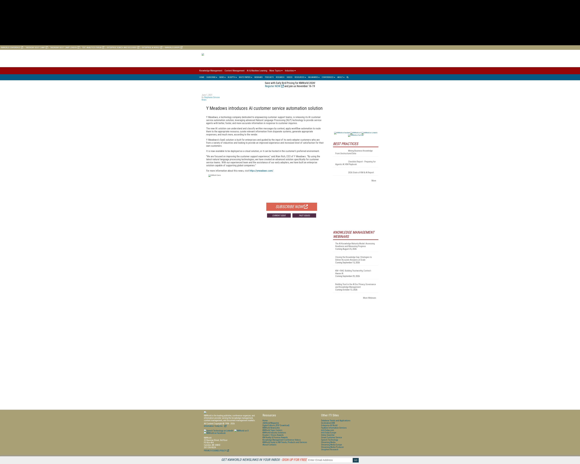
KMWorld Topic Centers (272, 430)
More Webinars (369, 298)
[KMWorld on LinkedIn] (218, 430)
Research (280, 77)
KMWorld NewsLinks (271, 428)
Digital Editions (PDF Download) (276, 425)
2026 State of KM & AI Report (361, 172)
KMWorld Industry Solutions (274, 432)
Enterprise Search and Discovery (122, 47)
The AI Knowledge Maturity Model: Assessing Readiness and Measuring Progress (355, 245)
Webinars (258, 77)
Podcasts (269, 77)
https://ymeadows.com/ (261, 170)
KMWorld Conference (10, 47)
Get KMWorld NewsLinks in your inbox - (264, 460)
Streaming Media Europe (331, 444)
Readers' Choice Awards (273, 435)
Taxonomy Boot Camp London (63, 47)
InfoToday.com (327, 430)
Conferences (328, 77)
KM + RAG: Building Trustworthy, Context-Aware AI (353, 272)
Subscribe (211, 77)
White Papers (245, 77)
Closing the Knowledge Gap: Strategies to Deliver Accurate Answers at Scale (353, 258)
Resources (299, 77)
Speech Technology (329, 440)
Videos (289, 77)
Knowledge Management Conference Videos (282, 440)
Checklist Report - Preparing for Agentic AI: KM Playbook (355, 163)
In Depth (231, 77)
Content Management (235, 70)
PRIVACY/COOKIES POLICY (215, 450)
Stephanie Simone (212, 97)
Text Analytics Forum (92, 47)
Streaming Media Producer (332, 447)
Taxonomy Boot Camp (35, 47)
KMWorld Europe (172, 47)
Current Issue (279, 215)
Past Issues (304, 215)
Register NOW (272, 86)
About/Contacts (269, 444)
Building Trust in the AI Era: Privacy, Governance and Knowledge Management (355, 285)
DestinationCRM (328, 423)
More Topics (275, 70)
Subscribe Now (289, 206)
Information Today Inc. (214, 426)
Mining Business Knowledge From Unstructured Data (354, 152)
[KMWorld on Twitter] (241, 430)
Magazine (271, 423)
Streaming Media (328, 442)
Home (201, 77)
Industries (289, 70)
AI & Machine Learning (257, 70)
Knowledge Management (210, 70)
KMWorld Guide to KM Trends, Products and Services (285, 442)
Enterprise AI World (151, 47)
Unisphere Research (329, 449)
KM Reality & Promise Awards (275, 437)
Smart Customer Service (331, 437)
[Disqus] (265, 264)
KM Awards (313, 77)
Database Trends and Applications (335, 420)
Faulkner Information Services (334, 428)
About (340, 77)
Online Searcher (328, 435)
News (221, 77)
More (374, 180)
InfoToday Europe (328, 432)
